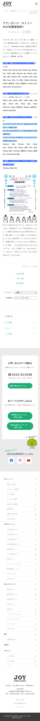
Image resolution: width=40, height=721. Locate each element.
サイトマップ (20, 707)
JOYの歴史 (10, 494)
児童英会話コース (13, 529)
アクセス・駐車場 (13, 489)
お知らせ (13, 11)
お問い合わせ (20, 700)
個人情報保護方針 (20, 703)
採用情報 (10, 509)
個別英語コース (12, 594)
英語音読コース (12, 549)
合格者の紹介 (11, 639)
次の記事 (20, 283)
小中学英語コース (13, 554)
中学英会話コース (13, 539)
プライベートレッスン (14, 564)
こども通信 (8, 334)
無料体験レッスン (13, 569)
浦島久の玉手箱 (12, 514)
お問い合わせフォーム (18, 386)
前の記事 (20, 274)
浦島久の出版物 (12, 504)
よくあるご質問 (12, 499)
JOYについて (8, 479)
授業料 (6, 645)
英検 (5, 634)
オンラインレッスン (13, 619)
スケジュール (11, 574)
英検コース (10, 559)
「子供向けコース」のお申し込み (18, 416)
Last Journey (11, 519)
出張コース (10, 604)
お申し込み (10, 579)
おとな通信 (26, 32)
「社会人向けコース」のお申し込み (18, 426)
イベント (8, 328)
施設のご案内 (11, 484)
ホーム (6, 11)
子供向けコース (9, 524)
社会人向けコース (10, 584)
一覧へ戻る (20, 278)
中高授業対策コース (13, 544)
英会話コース (11, 589)
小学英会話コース (13, 534)
